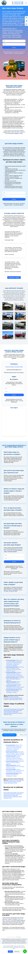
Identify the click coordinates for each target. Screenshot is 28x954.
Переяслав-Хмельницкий (16, 698)
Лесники (17, 683)
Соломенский (14, 711)
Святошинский (7, 711)
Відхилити (17, 951)
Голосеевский (20, 709)
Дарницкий (14, 713)
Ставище (14, 692)
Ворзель (14, 661)
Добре (10, 951)
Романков (14, 684)
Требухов (19, 675)
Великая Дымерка (10, 676)
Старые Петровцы (19, 753)
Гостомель (8, 661)
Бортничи (6, 714)
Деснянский (7, 709)
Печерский (12, 710)
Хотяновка (14, 669)
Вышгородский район (12, 667)
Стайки (19, 684)
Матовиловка (9, 688)
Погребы (13, 673)
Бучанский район (10, 660)
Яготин (20, 699)
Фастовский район (11, 685)
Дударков (8, 680)
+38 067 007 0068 (18, 2)
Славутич (6, 699)
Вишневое (18, 661)
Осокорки (20, 713)
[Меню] (26, 2)
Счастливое (12, 679)
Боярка (18, 685)
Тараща (11, 699)
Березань (11, 696)
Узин (12, 691)
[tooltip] (26, 17)
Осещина (12, 671)
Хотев (10, 714)
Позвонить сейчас (14, 277)
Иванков (17, 679)
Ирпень (18, 660)
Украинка (8, 683)
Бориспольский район (12, 677)
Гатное (13, 687)
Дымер (8, 671)
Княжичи (15, 675)
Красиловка (9, 675)
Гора (7, 679)
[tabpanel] (14, 768)
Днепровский (13, 709)
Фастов (15, 688)
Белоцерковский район (12, 689)
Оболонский (7, 710)
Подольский (19, 710)
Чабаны (18, 687)
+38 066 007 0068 (18, 3)
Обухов (18, 681)
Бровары (19, 672)
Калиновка (9, 687)
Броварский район (11, 672)
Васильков (15, 699)
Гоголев (17, 676)
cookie (15, 945)
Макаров (15, 665)
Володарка (9, 692)
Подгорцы (9, 684)
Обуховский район (11, 681)
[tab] (9, 734)
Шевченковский (7, 713)
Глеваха (19, 688)
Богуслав (16, 696)
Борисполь (21, 677)
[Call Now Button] (25, 951)
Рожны (21, 676)
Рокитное (16, 691)
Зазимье (8, 673)
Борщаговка (9, 662)
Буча (21, 660)
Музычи (22, 687)
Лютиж (19, 669)
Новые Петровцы (10, 668)
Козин (12, 683)
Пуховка (18, 673)
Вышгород (21, 667)
